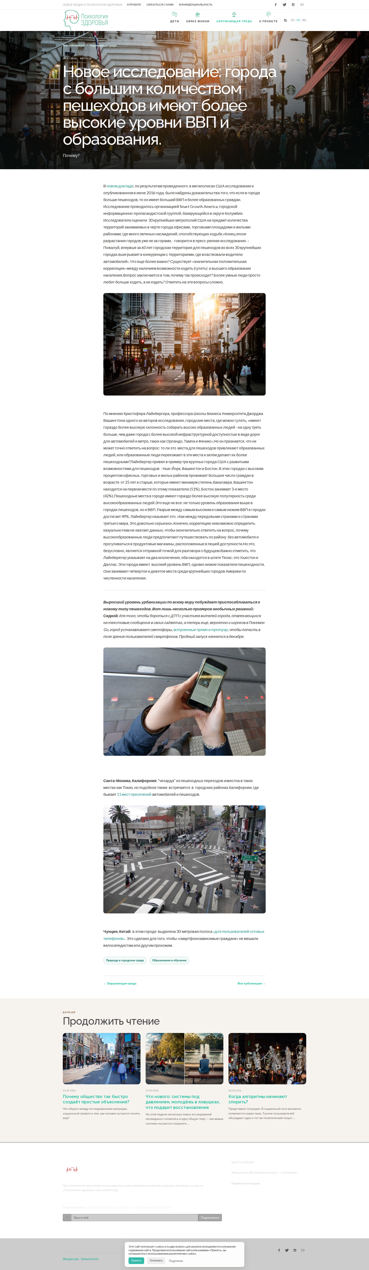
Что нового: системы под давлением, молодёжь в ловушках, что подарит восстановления (183, 1102)
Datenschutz (89, 1259)
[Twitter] (284, 4)
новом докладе (120, 186)
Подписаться (210, 1217)
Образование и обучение (169, 960)
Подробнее (176, 1261)
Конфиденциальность (195, 4)
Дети (174, 21)
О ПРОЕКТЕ (268, 21)
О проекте (134, 4)
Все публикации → (252, 983)
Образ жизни (197, 21)
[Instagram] (293, 4)
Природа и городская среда (125, 960)
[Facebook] (275, 4)
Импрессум (71, 1259)
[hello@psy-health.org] (302, 4)
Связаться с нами (160, 4)
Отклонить (156, 1260)
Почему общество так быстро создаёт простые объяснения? (96, 1099)
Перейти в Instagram (245, 1183)
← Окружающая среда (119, 983)
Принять (136, 1260)
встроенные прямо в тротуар (200, 629)
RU (304, 20)
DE (298, 20)
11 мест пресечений (134, 794)
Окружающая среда (234, 21)
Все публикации (74, 45)
